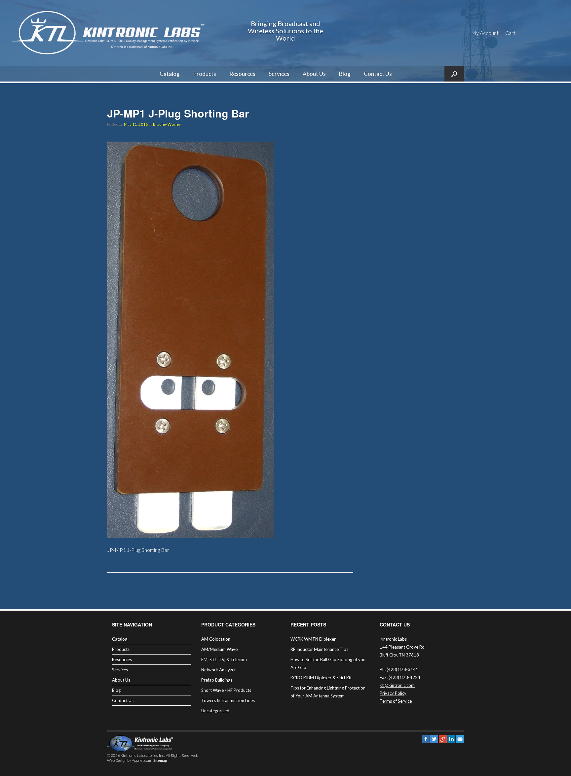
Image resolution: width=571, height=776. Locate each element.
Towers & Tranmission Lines (228, 700)
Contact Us (378, 73)
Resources (242, 73)
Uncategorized (215, 710)
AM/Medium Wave (219, 649)
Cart (510, 33)
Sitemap (160, 760)
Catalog (170, 73)
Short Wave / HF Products (226, 690)
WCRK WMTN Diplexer (313, 639)
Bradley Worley (167, 124)
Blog (345, 73)
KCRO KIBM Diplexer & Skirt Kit (321, 677)
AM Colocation (215, 639)
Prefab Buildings (216, 680)
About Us (314, 73)
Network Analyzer (218, 669)
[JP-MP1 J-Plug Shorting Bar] (190, 536)
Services (279, 73)
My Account (485, 33)
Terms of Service (396, 701)
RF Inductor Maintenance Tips (319, 649)
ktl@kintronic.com (397, 685)
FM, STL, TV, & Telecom (224, 659)
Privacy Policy (393, 693)
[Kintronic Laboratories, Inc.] (111, 33)
